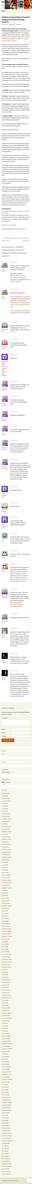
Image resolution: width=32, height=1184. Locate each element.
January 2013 (5, 957)
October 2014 (5, 903)
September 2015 (6, 888)
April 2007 (4, 1092)
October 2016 (5, 854)
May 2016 (4, 867)
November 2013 (5, 931)
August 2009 (5, 1020)
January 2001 (5, 1174)
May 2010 (4, 1000)
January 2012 (5, 982)
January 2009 (5, 1038)
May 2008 (4, 1059)
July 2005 (4, 1146)
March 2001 (4, 1169)
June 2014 (4, 913)
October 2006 (5, 1107)
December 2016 (5, 849)
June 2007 (4, 1087)
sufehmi (19, 24)
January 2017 (5, 847)
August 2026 (5, 793)
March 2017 (4, 842)
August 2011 (5, 985)
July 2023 (4, 806)
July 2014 (4, 911)
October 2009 (5, 1015)
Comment (5, 718)
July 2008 (4, 1054)
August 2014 (5, 908)
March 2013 (4, 951)
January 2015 (5, 900)
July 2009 (4, 1023)
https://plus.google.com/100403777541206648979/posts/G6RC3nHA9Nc (20, 312)
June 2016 (4, 865)
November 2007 (5, 1074)
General (13, 24)
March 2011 (4, 987)
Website (4, 736)
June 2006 (4, 1118)
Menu (3, 11)
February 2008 (5, 1066)
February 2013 (5, 954)
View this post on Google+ (9, 225)
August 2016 (5, 859)
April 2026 (4, 796)
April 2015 (4, 895)
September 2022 (6, 819)
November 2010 (5, 997)
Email (4, 733)
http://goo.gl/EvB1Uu (16, 604)
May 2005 (4, 1151)
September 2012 (6, 967)
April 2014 (4, 918)
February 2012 (5, 980)
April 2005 (4, 1153)
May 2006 (4, 1120)
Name (4, 729)
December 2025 (5, 801)
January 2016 (5, 877)
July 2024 (4, 803)
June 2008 (4, 1056)
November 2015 (5, 882)
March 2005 (4, 1156)
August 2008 (5, 1051)
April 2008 (4, 1061)
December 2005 (5, 1133)
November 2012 (5, 962)
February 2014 (5, 923)
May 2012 (4, 972)
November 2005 (5, 1135)
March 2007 (4, 1095)
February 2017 (5, 844)
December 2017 (5, 839)
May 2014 (4, 916)
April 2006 (4, 1123)
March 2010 (4, 1005)
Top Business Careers (4, 526)
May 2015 (4, 893)
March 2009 (4, 1033)
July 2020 (4, 834)
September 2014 (6, 905)
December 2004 (5, 1164)
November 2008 (5, 1043)
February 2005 (5, 1158)
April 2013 (4, 949)
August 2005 (5, 1143)
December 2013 (5, 928)
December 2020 (5, 826)
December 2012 (5, 959)
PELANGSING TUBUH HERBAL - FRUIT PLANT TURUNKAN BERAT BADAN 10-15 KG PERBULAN (5, 368)
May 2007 (4, 1089)
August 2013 (5, 939)
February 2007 (5, 1097)
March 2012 (4, 977)
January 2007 (5, 1100)
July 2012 (4, 969)
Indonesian (7, 782)
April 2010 (4, 1003)
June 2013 (4, 944)
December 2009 (5, 1013)
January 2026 (5, 798)
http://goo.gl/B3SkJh (16, 606)
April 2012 (4, 974)
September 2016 (6, 857)
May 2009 (4, 1028)
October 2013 (5, 934)
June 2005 (4, 1148)
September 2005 (6, 1141)
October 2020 (5, 829)
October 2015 (5, 885)
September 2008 (6, 1049)
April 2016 (4, 870)
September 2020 (6, 831)
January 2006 (5, 1130)
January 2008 (5, 1069)
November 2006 (5, 1105)
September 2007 (6, 1079)
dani (3, 540)
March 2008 (4, 1064)
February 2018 (5, 836)
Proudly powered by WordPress (9, 1180)
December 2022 (5, 813)
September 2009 (6, 1018)
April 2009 (4, 1031)
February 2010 (5, 1008)
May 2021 (4, 824)
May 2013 (4, 946)
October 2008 (5, 1046)
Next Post (26, 241)
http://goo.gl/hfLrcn (16, 602)
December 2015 (5, 880)
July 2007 (4, 1084)
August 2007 (5, 1082)
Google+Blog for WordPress (18, 229)
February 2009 (5, 1036)
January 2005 (5, 1161)
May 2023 (4, 811)
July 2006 (4, 1115)
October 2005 (5, 1138)
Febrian (3, 571)
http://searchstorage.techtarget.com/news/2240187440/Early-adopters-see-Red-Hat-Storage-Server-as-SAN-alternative (16, 38)
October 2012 (5, 964)
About (3, 754)
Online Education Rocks (4, 495)
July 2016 (4, 862)
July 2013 (4, 941)
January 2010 (5, 1010)
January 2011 (5, 992)
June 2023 (4, 808)
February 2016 (5, 875)
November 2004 (5, 1166)
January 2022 (5, 821)
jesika (3, 557)
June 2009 (4, 1026)
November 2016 (5, 852)
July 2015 (4, 890)
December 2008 (5, 1041)
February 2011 (5, 990)
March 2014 (4, 921)
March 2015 (4, 898)
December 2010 (5, 995)
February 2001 (5, 1171)
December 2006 (5, 1102)
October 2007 (5, 1077)
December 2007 (5, 1072)
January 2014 (5, 926)
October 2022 (5, 816)
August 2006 (5, 1112)
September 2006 (6, 1110)
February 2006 (5, 1128)
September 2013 (6, 936)
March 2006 (4, 1125)
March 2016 (4, 872)
